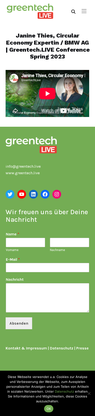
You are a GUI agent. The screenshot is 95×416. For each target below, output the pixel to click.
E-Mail (13, 259)
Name (12, 234)
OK (49, 409)
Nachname (57, 250)
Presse (82, 348)
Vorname (12, 250)
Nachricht (15, 279)
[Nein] (88, 393)
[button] (84, 11)
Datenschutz (61, 348)
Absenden (19, 323)
